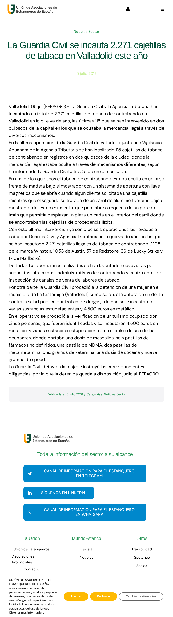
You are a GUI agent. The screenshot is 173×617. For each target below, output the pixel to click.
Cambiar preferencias (141, 596)
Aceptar (76, 596)
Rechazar (103, 596)
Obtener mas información (26, 613)
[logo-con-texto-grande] (33, 6)
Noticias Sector (86, 31)
